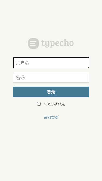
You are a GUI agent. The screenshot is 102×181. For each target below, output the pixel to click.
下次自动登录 (53, 104)
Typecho (51, 43)
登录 (51, 92)
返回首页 (51, 117)
